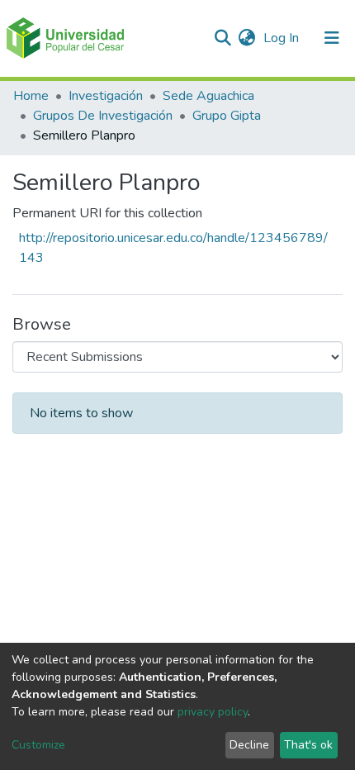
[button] (246, 38)
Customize (38, 745)
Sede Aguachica (208, 96)
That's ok (308, 745)
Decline (249, 745)
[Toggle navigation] (332, 38)
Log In (282, 38)
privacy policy (213, 712)
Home (31, 96)
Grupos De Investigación (103, 116)
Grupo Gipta (226, 116)
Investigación (106, 96)
